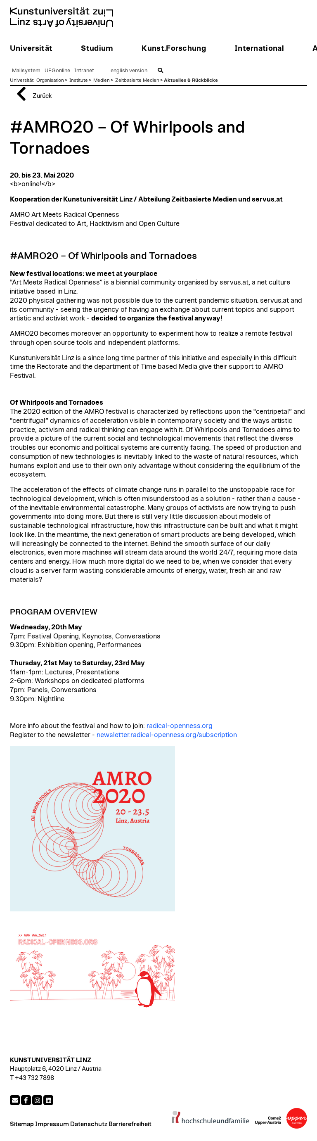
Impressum (52, 1124)
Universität (21, 80)
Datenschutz (88, 1124)
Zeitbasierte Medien (137, 80)
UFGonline (57, 71)
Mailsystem (26, 71)
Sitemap (22, 1124)
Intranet (84, 71)
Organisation (50, 80)
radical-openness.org (180, 726)
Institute (78, 80)
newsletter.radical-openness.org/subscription (167, 735)
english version (129, 71)
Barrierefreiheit (130, 1124)
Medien (101, 80)
